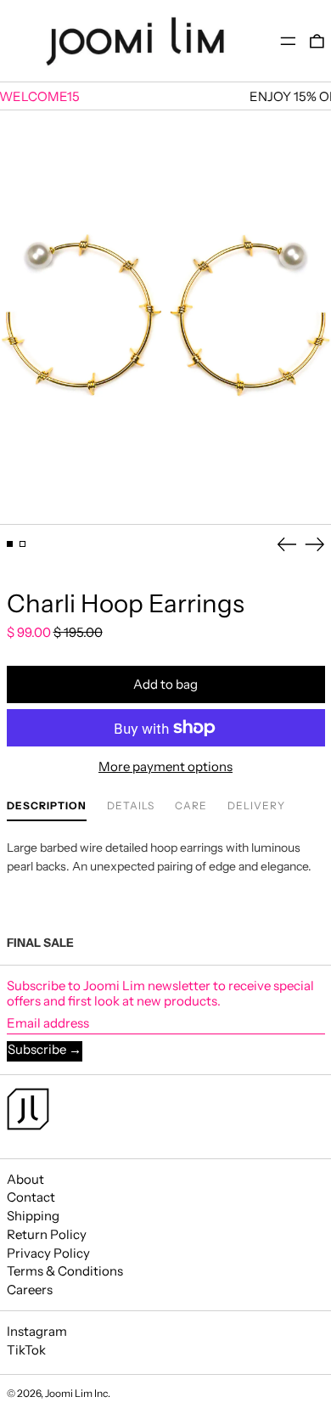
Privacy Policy (48, 1253)
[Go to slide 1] (10, 544)
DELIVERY (256, 806)
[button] (317, 41)
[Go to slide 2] (23, 544)
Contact (31, 1197)
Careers (30, 1289)
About (25, 1179)
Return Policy (47, 1234)
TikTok (26, 1350)
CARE (191, 806)
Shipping (33, 1216)
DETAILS (130, 806)
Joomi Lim (69, 1393)
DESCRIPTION (47, 806)
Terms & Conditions (65, 1271)
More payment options (165, 766)
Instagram (37, 1331)
